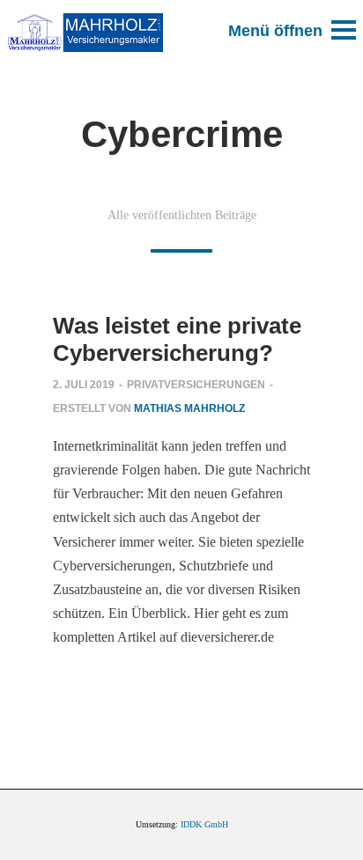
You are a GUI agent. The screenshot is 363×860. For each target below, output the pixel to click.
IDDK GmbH (204, 824)
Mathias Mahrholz (189, 408)
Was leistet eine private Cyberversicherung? (177, 339)
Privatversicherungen (196, 385)
